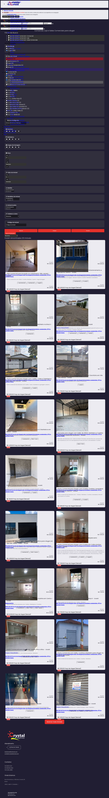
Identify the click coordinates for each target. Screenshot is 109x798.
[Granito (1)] (12, 200)
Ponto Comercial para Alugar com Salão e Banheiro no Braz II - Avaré (29, 325)
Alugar (8, 291)
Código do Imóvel (13, 222)
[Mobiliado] (10, 191)
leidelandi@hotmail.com (11, 752)
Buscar (21, 230)
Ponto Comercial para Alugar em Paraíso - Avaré (24, 485)
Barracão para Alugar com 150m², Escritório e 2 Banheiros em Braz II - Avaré (29, 431)
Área (9, 153)
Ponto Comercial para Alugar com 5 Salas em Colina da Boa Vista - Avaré (79, 546)
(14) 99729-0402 (9, 768)
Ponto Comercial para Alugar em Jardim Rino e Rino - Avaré (28, 649)
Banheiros (11, 137)
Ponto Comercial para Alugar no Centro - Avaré (24, 704)
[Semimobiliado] (10, 190)
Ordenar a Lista (12, 213)
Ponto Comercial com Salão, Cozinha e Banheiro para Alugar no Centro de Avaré (80, 654)
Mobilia (10, 188)
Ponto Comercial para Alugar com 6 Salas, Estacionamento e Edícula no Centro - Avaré (80, 271)
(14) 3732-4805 (9, 770)
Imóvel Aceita (12, 205)
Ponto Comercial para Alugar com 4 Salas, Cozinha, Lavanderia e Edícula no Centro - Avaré (80, 490)
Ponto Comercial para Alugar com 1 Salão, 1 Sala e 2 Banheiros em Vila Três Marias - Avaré (29, 380)
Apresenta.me (12, 793)
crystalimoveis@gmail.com (12, 754)
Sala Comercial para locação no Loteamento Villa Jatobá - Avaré (28, 275)
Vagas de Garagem (14, 145)
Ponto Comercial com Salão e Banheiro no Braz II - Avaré (78, 598)
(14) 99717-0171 (8, 766)
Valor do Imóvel (12, 172)
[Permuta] (11, 209)
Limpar (54, 230)
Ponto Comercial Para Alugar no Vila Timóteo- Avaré (77, 704)
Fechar (88, 230)
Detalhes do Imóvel (14, 196)
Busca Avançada (10, 233)
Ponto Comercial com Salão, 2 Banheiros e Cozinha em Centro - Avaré (30, 599)
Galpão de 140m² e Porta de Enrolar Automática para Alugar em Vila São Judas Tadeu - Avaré (30, 542)
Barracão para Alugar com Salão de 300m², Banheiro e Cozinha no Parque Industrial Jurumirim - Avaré (80, 434)
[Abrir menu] (1, 7)
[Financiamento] (11, 207)
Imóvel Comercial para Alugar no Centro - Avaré (75, 324)
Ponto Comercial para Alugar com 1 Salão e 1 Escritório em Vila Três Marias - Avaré (80, 376)
